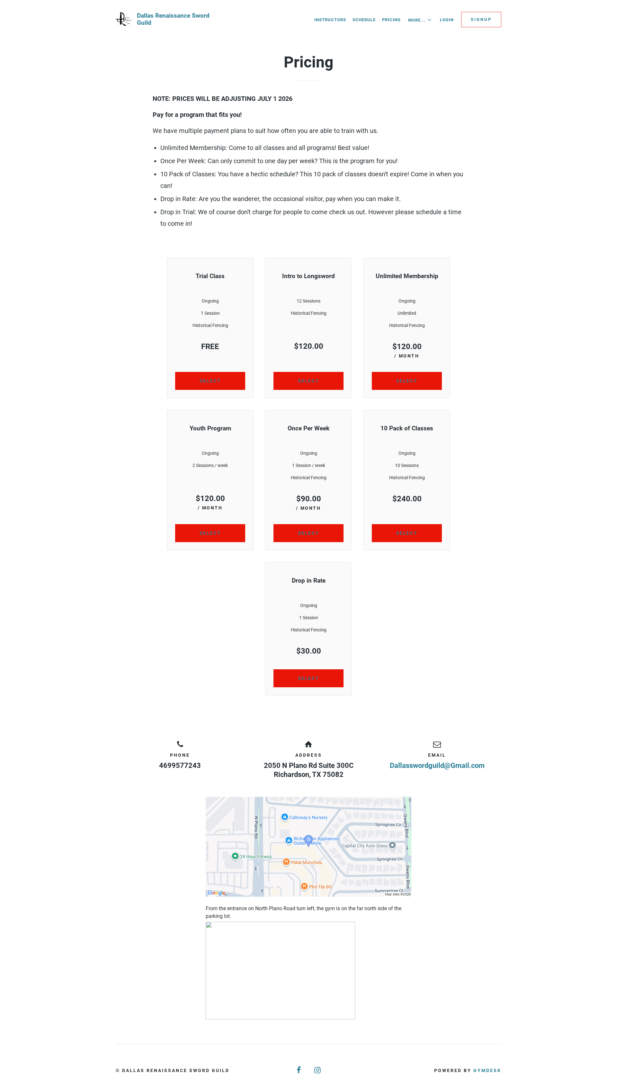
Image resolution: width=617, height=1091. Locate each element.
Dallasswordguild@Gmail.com (437, 765)
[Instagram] (318, 1070)
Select (210, 380)
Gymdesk (487, 1070)
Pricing (391, 19)
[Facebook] (299, 1070)
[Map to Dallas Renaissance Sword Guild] (308, 847)
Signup (481, 19)
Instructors (330, 19)
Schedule (364, 19)
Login (447, 19)
